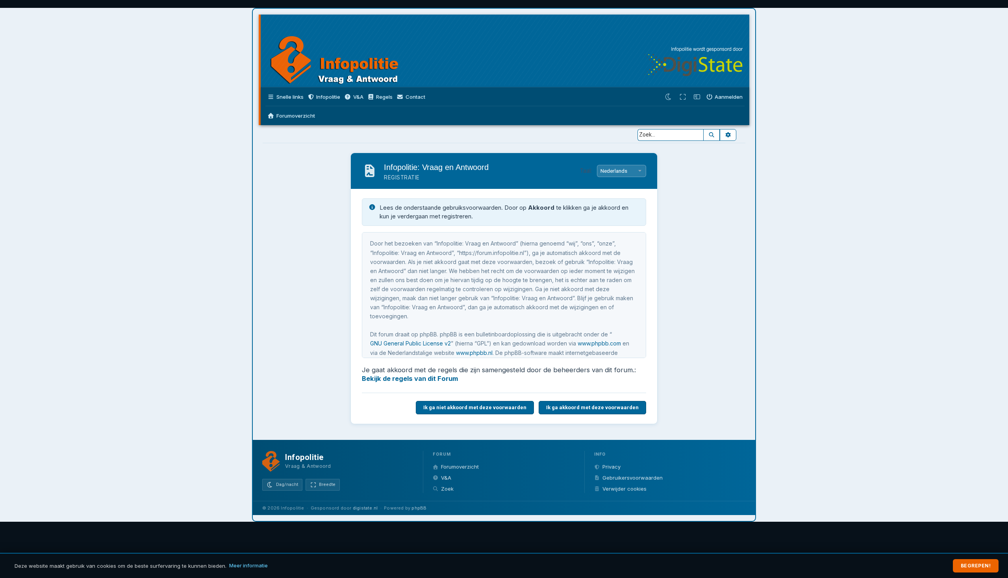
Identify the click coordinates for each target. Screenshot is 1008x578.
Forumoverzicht (460, 467)
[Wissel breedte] (683, 97)
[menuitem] (353, 97)
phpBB (418, 508)
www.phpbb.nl (474, 352)
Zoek (447, 489)
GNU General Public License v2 (410, 343)
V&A (446, 478)
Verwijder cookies (624, 489)
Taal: (586, 171)
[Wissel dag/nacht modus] (669, 97)
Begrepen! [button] (976, 566)
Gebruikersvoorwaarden (632, 478)
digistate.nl (365, 508)
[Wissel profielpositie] (697, 97)
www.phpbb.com (599, 343)
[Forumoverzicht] (342, 52)
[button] (324, 97)
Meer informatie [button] (248, 565)
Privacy (611, 467)
